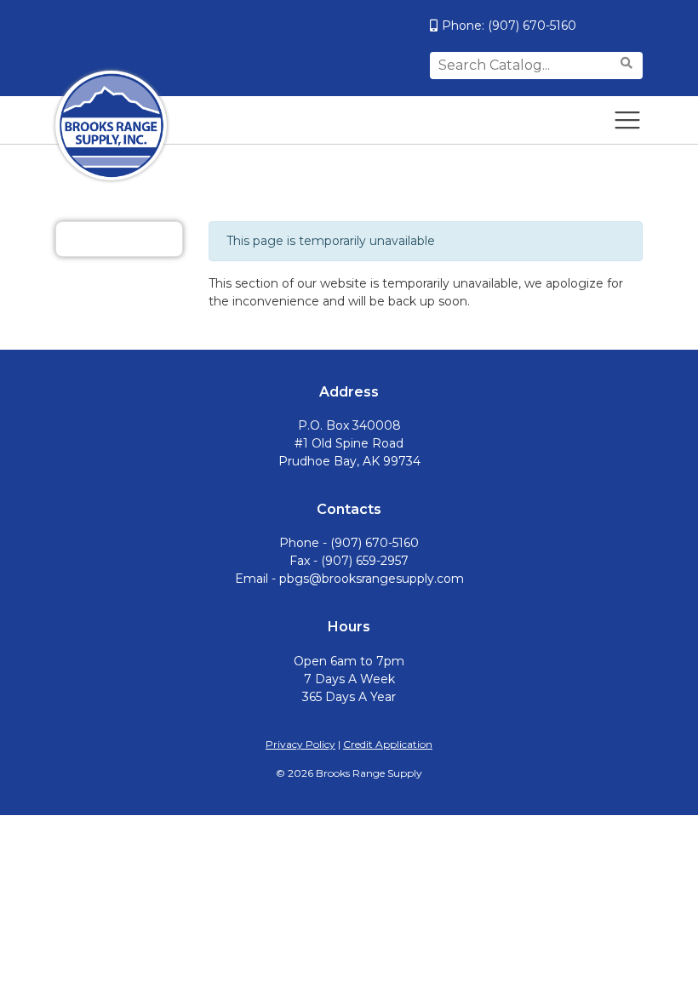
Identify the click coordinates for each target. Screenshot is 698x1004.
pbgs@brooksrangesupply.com (371, 578)
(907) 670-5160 (532, 25)
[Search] (628, 63)
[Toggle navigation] (627, 120)
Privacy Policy (300, 744)
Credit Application (387, 744)
